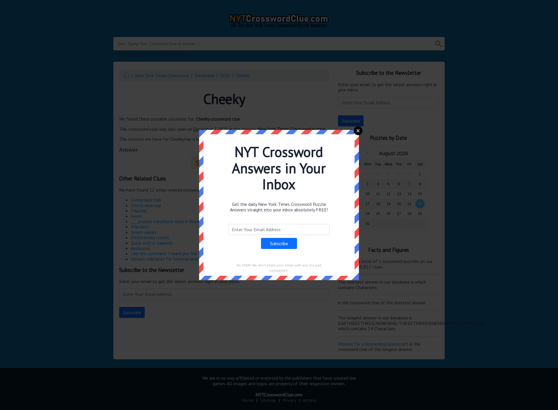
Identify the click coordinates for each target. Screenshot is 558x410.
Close (358, 130)
